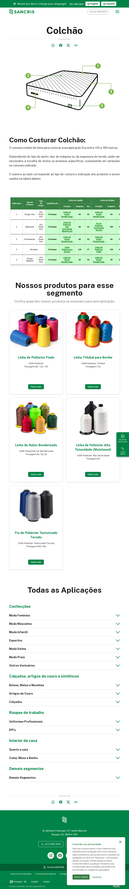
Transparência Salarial (45, 874)
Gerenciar (97, 876)
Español (34, 881)
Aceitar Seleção (81, 876)
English (46, 881)
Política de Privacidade (20, 874)
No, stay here (77, 3)
